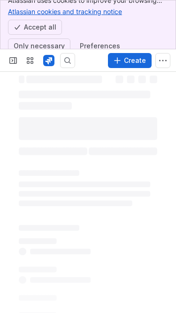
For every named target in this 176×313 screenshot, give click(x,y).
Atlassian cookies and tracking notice (65, 11)
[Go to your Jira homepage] (48, 60)
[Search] (67, 60)
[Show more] (162, 60)
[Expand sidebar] (13, 60)
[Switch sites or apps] (30, 60)
